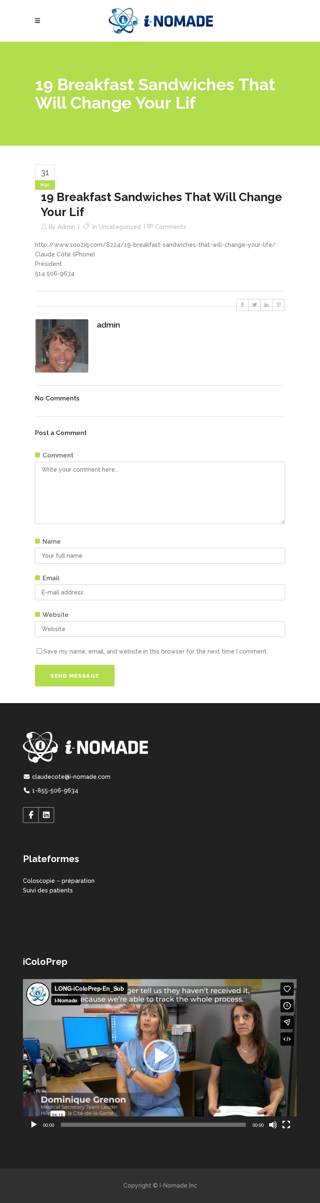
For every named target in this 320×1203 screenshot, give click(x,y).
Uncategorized (120, 227)
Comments (170, 227)
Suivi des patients (48, 890)
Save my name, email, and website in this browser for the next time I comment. (155, 651)
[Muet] (273, 1125)
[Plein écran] (286, 1125)
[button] (160, 1056)
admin (66, 227)
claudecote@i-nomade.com (70, 776)
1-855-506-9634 (54, 790)
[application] (160, 1056)
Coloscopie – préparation (59, 880)
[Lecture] (34, 1125)
